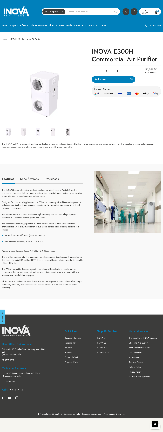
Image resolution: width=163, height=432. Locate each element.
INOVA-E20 (102, 347)
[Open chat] (155, 424)
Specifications (29, 179)
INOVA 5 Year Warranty (139, 376)
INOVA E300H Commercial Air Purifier (24, 39)
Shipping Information (73, 338)
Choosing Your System (138, 342)
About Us (68, 352)
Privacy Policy (135, 371)
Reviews (68, 347)
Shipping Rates (71, 342)
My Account (134, 357)
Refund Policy (135, 367)
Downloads (52, 179)
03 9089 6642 (8, 381)
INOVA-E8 (101, 342)
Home (4, 39)
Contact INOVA (71, 357)
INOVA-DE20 (103, 352)
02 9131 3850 (8, 360)
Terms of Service (136, 362)
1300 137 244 (126, 11)
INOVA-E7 (101, 338)
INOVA (56, 414)
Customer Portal (71, 362)
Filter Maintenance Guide (140, 347)
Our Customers (135, 352)
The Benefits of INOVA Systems (143, 338)
